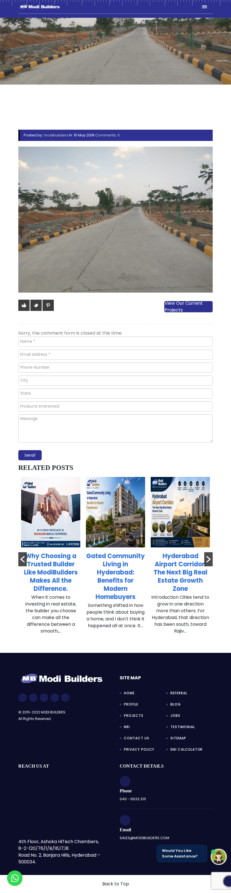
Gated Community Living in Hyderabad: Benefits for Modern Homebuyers (115, 576)
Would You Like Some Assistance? (180, 853)
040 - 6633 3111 (133, 799)
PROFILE (131, 704)
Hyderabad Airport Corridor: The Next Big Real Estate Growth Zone (180, 572)
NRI (127, 726)
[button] (22, 559)
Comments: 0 (107, 135)
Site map (130, 678)
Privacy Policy (139, 749)
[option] (50, 558)
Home (129, 693)
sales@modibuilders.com (144, 838)
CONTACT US (136, 738)
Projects (133, 715)
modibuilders (56, 135)
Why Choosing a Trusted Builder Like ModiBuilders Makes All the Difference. (51, 572)
